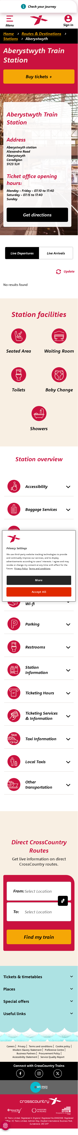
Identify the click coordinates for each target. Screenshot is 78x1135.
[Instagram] (39, 1073)
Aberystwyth (37, 38)
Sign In (68, 25)
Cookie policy (63, 1046)
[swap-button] (63, 901)
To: (16, 911)
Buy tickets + (39, 76)
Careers (11, 1046)
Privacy (22, 1046)
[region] (39, 566)
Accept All (39, 591)
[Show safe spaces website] (38, 1087)
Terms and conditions (40, 1046)
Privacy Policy (21, 568)
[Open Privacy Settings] (5, 1125)
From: (18, 891)
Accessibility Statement (24, 1056)
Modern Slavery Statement (27, 1049)
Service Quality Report (52, 1056)
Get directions (37, 215)
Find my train (39, 937)
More (39, 580)
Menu (10, 25)
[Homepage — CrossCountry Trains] (39, 20)
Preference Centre (54, 1049)
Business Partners (26, 1053)
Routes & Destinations (41, 33)
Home (8, 33)
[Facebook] (20, 1073)
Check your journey (42, 6)
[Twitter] (57, 1073)
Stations (10, 38)
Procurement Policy (49, 1053)
